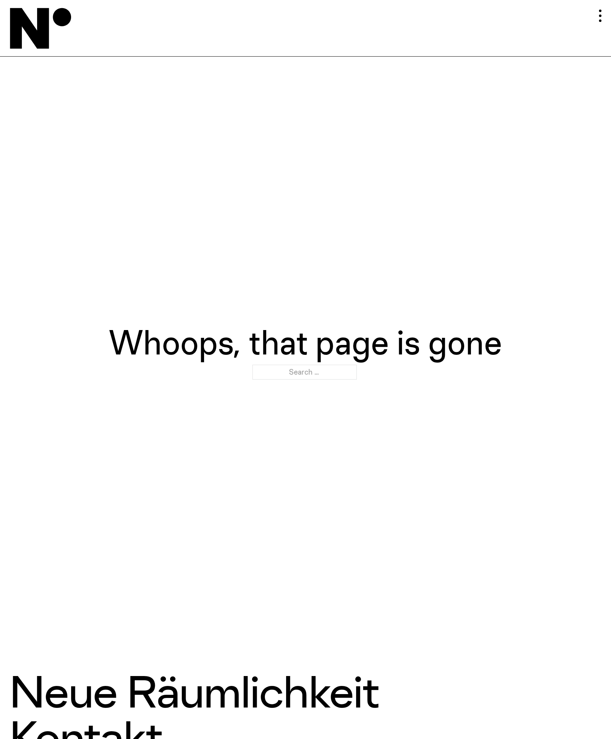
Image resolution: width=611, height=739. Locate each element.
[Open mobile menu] (583, 14)
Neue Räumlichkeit (194, 691)
